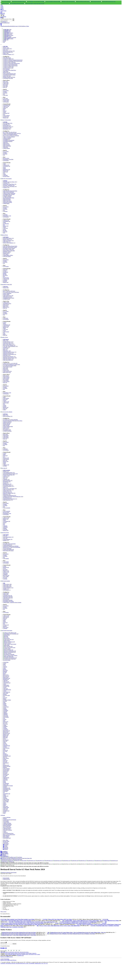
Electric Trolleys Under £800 (9, 250)
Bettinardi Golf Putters (6, 858)
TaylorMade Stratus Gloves (8, 297)
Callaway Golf (6, 106)
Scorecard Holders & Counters (10, 473)
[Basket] (1, 17)
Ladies (2, 6)
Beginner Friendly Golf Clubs (9, 77)
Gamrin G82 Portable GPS (8, 549)
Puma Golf (5, 399)
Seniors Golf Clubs (7, 76)
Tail (4, 792)
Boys (5, 85)
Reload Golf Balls (6, 766)
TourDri (4, 797)
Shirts (5, 340)
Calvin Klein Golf (6, 682)
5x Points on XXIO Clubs (8, 66)
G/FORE (5, 465)
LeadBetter (5, 726)
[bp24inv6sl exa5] (4, 861)
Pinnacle (4, 753)
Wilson (4, 108)
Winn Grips (5, 806)
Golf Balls (5, 122)
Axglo (4, 667)
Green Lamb (5, 715)
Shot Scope (5, 573)
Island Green (5, 721)
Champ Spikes (6, 685)
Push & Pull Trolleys (8, 238)
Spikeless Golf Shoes (7, 421)
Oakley (4, 409)
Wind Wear (6, 355)
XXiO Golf (5, 171)
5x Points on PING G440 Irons (9, 62)
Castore (4, 683)
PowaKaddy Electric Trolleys (9, 248)
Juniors (2, 7)
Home (2, 26)
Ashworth (5, 666)
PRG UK (5, 757)
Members (14, 954)
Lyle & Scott (5, 729)
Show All (5, 87)
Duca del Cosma (6, 695)
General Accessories (8, 486)
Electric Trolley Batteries (9, 242)
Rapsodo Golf (6, 765)
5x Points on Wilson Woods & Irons (10, 65)
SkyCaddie (5, 569)
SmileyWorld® (6, 777)
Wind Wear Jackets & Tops (10, 357)
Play (3, 9)
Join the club (3, 942)
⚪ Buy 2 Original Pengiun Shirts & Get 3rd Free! (16, 3)
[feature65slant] (4, 860)
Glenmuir (5, 709)
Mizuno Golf (5, 117)
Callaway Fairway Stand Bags (9, 193)
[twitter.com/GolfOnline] (2, 948)
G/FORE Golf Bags (7, 196)
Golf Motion (5, 710)
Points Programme (21, 953)
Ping (4, 109)
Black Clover (5, 627)
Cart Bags (6, 183)
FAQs (35, 954)
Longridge (5, 280)
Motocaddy (5, 269)
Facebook (6, 844)
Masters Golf (5, 282)
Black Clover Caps (7, 372)
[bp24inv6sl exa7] (82, 860)
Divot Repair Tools (8, 126)
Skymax (4, 776)
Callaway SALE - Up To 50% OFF (10, 363)
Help (1, 11)
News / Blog (5, 840)
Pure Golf (5, 761)
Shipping (12, 953)
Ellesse (4, 698)
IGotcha (4, 719)
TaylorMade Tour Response (8, 140)
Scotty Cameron (6, 115)
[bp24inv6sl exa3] (106, 860)
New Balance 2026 (7, 429)
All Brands (3, 815)
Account (3, 13)
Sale (12, 26)
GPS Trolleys (5, 254)
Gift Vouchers (6, 101)
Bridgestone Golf (6, 169)
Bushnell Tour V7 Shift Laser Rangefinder (11, 547)
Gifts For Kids (7, 584)
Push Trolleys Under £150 (8, 249)
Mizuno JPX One (6, 72)
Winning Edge (6, 807)
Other (4, 749)
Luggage (6, 187)
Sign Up (14, 943)
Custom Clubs (6, 100)
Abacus (4, 405)
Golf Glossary (6, 843)
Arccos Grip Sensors (7, 548)
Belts (5, 349)
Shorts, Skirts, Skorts (8, 344)
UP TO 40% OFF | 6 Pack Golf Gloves (11, 292)
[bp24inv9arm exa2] (40, 860)
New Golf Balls (7, 123)
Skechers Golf (6, 457)
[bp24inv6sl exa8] (74, 860)
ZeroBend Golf (6, 810)
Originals (5, 746)
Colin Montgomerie (7, 689)
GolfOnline (5, 175)
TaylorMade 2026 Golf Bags (9, 194)
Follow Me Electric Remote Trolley (10, 246)
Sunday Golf (5, 784)
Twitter (5, 845)
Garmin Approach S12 (7, 544)
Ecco (4, 456)
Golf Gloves (5, 286)
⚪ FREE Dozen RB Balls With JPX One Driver (82, 1)
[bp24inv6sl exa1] (90, 860)
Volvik (4, 174)
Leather (6, 302)
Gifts (4, 583)
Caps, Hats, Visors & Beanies (10, 346)
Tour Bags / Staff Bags (9, 185)
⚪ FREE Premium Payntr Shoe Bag (95, 1)
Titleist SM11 (5, 71)
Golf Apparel (6, 339)
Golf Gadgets (6, 534)
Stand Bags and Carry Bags (10, 181)
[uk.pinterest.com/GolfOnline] (6, 948)
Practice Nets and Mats (9, 474)
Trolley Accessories (8, 240)
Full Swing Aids (7, 491)
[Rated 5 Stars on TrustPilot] (11, 857)
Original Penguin (6, 745)
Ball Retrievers (7, 127)
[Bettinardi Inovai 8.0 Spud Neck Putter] (10, 933)
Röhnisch (5, 767)
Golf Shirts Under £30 (7, 595)
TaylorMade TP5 (6, 139)
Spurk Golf (5, 779)
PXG (4, 114)
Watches (6, 471)
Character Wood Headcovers (10, 498)
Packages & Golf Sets (9, 50)
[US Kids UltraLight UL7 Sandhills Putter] (69, 921)
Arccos (4, 568)
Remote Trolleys (6, 253)
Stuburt (4, 462)
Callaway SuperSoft (7, 137)
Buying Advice (6, 99)
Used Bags (5, 211)
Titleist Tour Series (7, 200)
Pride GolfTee (6, 758)
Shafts (5, 487)
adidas (4, 334)
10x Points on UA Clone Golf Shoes (10, 419)
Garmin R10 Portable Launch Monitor (10, 546)
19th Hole (21, 26)
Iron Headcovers (7, 497)
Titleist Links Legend (7, 201)
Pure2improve (6, 762)
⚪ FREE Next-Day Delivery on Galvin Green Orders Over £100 (34, 3)
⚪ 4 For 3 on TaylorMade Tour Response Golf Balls (52, 1)
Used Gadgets (6, 558)
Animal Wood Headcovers (9, 495)
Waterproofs (7, 350)
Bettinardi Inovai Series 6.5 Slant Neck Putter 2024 (21, 858)
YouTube (6, 847)
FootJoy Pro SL (6, 427)
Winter (6, 304)
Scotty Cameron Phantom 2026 (9, 73)
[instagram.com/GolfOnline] (4, 948)
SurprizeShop (6, 790)
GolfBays (5, 712)
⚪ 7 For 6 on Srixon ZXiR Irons (6, 1)
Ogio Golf (5, 231)
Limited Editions (6, 148)
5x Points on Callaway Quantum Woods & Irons (12, 60)
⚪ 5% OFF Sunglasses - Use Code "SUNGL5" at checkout (35, 1)
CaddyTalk (5, 680)
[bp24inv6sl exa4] (114, 860)
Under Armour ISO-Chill (8, 295)
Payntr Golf (5, 750)
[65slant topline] (23, 860)
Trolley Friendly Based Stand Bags (10, 190)
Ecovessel (5, 697)
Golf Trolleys (6, 237)
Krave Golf (5, 723)
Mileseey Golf (6, 570)
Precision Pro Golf (6, 755)
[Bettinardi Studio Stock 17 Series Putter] (10, 935)
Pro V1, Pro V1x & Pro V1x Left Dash (11, 135)
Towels (5, 482)
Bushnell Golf (6, 567)
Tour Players (5, 842)
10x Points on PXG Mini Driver (9, 70)
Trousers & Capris (8, 342)
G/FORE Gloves (6, 299)
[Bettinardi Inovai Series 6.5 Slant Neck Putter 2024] (11, 859)
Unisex (6, 381)
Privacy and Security (30, 954)
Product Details (6, 878)
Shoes (5, 415)
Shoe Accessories (7, 416)
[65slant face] (16, 860)
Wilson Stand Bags (7, 198)
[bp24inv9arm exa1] (31, 860)
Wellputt (4, 803)
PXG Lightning (6, 69)
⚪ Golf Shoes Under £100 (5, 3)
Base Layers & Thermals (9, 345)
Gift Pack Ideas (6, 599)
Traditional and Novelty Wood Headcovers (13, 496)
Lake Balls (6, 124)
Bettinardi (5, 671)
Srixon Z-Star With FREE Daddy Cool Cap (12, 133)
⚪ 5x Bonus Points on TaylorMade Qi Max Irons (18, 1)
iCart (4, 718)
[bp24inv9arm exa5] (66, 860)
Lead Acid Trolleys (7, 256)
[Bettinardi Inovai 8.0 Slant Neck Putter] (10, 932)
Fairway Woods (7, 48)
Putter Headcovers (8, 499)
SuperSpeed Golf (6, 787)
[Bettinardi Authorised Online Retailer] (8, 872)
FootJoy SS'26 (6, 370)
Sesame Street (6, 770)
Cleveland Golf (6, 113)
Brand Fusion (6, 677)
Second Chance (6, 176)
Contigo (4, 690)
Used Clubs (5, 95)
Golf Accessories (6, 470)
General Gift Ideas (8, 587)
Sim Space (5, 773)
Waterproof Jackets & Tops (9, 352)
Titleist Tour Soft (6, 144)
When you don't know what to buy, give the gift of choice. (15, 952)
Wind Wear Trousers (8, 358)
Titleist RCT (5, 142)
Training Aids (7, 490)
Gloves (6, 287)
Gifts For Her (7, 585)
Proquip (4, 406)
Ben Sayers (5, 275)
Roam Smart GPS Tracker (8, 550)
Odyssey (5, 110)
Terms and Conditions (21, 954)
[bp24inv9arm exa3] (48, 860)
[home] (1, 858)
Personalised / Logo (7, 215)
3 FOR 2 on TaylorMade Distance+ (10, 134)
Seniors (2, 8)
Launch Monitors (7, 539)
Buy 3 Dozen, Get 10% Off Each (9, 132)
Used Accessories (6, 507)
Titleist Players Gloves (7, 296)
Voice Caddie (5, 576)
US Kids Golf (6, 116)
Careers (38, 954)
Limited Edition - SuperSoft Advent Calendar (12, 602)
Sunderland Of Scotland (8, 785)
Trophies (6, 588)
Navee (4, 738)
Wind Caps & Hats (8, 360)
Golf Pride (5, 529)
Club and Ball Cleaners (9, 472)
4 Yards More (5, 662)
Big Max (5, 230)
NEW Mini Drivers (7, 57)
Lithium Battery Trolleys (8, 255)
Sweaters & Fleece (8, 341)
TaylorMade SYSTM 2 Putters (9, 74)
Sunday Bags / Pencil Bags (9, 184)
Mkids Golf (5, 736)
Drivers (6, 47)
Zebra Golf (5, 809)
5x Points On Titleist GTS (8, 58)
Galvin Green (6, 402)
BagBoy (4, 273)
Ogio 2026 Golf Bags (7, 195)
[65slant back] (10, 860)
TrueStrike (5, 798)
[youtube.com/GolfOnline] (3, 948)
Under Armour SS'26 (7, 371)
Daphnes (5, 528)
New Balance (6, 739)
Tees (5, 478)
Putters (6, 53)
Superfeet (5, 786)
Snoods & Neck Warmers (9, 356)
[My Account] (3, 17)
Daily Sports (5, 693)
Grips (5, 477)
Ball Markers (7, 128)
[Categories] (1, 15)
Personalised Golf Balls (7, 600)
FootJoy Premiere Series (8, 426)
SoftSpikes (5, 778)
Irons (5, 49)
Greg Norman (6, 717)
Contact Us (17, 26)
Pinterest (6, 849)
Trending (5, 91)
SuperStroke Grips (6, 789)
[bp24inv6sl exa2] (98, 860)
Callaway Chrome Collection (9, 136)
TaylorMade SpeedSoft (7, 141)
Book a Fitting (3, 10)
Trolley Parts (7, 241)
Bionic (4, 673)
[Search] (3, 15)
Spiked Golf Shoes (7, 423)
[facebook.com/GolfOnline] (1, 948)
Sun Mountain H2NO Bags (8, 197)
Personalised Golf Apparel (8, 601)
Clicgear (4, 270)
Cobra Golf (5, 107)
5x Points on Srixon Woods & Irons (10, 64)
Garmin (4, 566)
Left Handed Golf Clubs (8, 78)
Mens (2, 5)
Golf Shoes (5, 414)
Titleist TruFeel (6, 143)
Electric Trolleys (7, 239)
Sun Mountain (6, 223)
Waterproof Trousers (8, 353)
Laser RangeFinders (8, 537)
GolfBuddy (5, 574)
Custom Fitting (29, 953)
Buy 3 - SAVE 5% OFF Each (9, 291)
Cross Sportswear (6, 691)
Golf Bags (5, 180)
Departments (5, 26)
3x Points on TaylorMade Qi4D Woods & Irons (12, 61)
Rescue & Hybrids (8, 52)
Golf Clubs (5, 46)
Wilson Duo (5, 147)
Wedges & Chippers (8, 54)
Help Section (7, 953)
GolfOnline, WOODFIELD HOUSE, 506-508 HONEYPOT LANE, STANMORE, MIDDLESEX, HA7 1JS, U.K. (24, 963)
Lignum (4, 727)
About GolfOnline (8, 954)
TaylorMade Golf (6, 105)
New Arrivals (5, 90)
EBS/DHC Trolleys (7, 251)
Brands (9, 26)
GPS (5, 535)
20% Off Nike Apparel (7, 366)
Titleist (4, 112)
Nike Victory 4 (6, 428)
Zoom (4, 813)
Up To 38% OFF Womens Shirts (9, 365)
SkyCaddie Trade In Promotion (9, 543)
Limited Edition (6, 203)
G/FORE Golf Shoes (7, 431)
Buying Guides (6, 841)
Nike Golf (5, 335)
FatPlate (4, 703)
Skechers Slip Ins (6, 424)
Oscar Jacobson (6, 747)
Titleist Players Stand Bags (8, 192)
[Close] (1, 44)
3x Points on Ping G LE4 (8, 68)
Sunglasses (6, 347)
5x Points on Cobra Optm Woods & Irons (11, 63)
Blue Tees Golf (6, 575)
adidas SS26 (5, 367)
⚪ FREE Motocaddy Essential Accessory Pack (108, 1)
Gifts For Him (7, 586)
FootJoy (4, 322)
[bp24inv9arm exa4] (57, 860)
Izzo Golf (5, 577)
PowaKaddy (5, 272)
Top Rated (5, 92)
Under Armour (6, 331)
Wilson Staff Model (7, 145)
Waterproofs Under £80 (8, 596)
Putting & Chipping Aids (9, 493)
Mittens (6, 306)
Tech (5, 538)
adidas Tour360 (6, 425)
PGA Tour (5, 751)
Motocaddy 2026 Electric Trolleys (10, 247)
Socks (5, 348)
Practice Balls (7, 125)
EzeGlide (5, 281)
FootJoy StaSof (6, 294)
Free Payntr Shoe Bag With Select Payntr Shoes (12, 420)
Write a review (3, 911)
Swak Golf (5, 791)
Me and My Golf (6, 733)
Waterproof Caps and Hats (9, 354)
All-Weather (7, 303)
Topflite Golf (5, 795)
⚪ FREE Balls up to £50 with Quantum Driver (67, 1)
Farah (4, 702)
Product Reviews (6, 879)
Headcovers (7, 494)
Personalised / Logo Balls (8, 159)
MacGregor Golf (6, 730)
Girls (5, 86)
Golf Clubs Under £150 (8, 597)
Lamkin (4, 725)
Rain (5, 305)
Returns (16, 953)
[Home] (3, 16)
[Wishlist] (1, 23)
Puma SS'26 (5, 369)
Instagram (6, 848)
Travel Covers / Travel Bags (10, 186)
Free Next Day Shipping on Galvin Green (11, 364)
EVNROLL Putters (7, 699)
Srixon (4, 167)
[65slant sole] (11, 861)
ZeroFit (4, 811)
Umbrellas (6, 479)
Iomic (4, 720)
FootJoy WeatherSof (7, 293)
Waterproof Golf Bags (7, 202)
